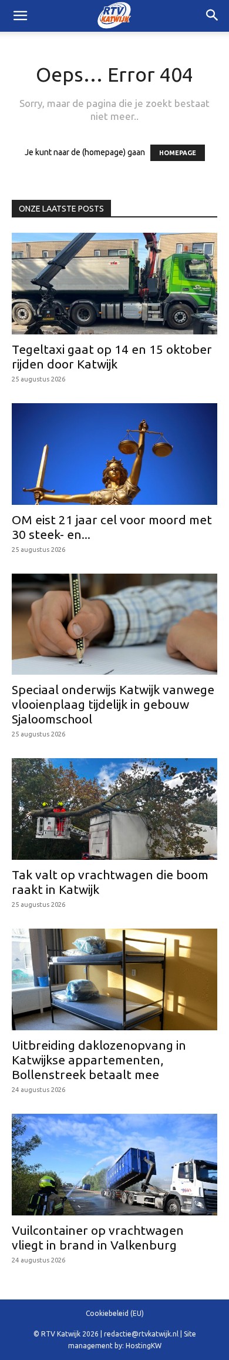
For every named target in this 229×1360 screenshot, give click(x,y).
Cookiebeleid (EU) (115, 1313)
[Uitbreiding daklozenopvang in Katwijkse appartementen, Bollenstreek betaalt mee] (114, 979)
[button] (212, 16)
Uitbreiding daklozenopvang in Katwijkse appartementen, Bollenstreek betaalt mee (99, 1059)
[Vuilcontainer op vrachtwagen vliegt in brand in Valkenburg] (114, 1164)
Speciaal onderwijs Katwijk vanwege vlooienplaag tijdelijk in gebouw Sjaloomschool (113, 704)
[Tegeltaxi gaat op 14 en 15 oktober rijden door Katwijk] (114, 283)
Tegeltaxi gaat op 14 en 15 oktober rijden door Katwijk (112, 356)
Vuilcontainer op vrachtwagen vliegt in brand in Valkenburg (98, 1237)
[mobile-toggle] (20, 16)
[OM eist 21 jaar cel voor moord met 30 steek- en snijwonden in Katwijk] (114, 454)
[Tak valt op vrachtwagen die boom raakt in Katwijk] (114, 809)
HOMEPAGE (177, 152)
